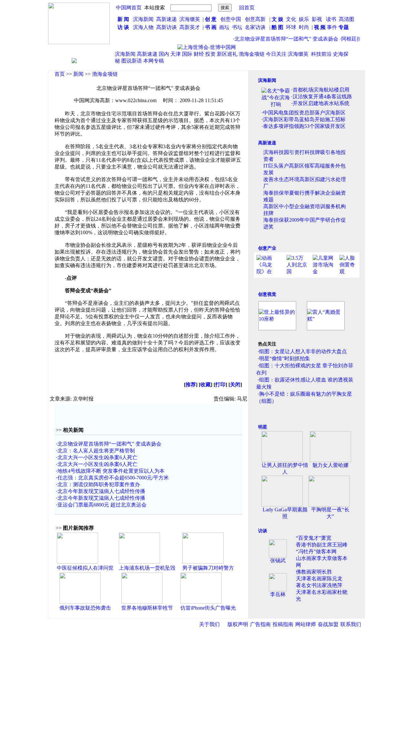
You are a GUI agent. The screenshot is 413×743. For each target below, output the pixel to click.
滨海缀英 (189, 19)
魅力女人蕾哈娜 (330, 465)
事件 (331, 27)
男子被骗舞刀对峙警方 (208, 568)
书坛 (237, 27)
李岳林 (278, 594)
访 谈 (123, 27)
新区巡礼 (227, 54)
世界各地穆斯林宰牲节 (147, 608)
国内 (164, 54)
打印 (220, 384)
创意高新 (256, 19)
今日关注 (276, 54)
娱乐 (304, 19)
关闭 (235, 384)
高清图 (346, 19)
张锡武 (278, 560)
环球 (291, 27)
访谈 (262, 530)
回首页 (247, 7)
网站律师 (305, 624)
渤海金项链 (252, 54)
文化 (290, 19)
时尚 (304, 27)
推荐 (191, 384)
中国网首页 (129, 7)
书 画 (211, 27)
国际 (187, 54)
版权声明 (237, 624)
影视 (317, 19)
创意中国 (230, 19)
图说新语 (131, 60)
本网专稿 (153, 60)
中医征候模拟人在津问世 (85, 568)
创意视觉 (267, 294)
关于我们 (209, 624)
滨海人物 (143, 27)
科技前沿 (321, 54)
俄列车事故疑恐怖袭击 (85, 608)
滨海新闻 (143, 19)
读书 (331, 19)
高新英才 (191, 27)
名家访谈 (255, 27)
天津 (175, 54)
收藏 (205, 384)
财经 (199, 54)
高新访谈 (167, 27)
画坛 (224, 27)
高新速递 (166, 19)
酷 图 (277, 27)
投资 (210, 54)
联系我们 (350, 624)
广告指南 (260, 624)
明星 (262, 427)
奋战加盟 (328, 624)
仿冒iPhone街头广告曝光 (208, 608)
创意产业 (267, 248)
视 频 (320, 27)
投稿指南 (283, 624)
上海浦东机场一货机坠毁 (147, 568)
